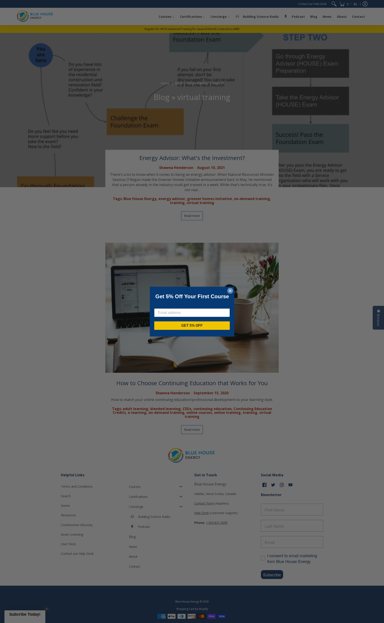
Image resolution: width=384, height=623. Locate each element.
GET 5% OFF (192, 325)
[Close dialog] (230, 290)
